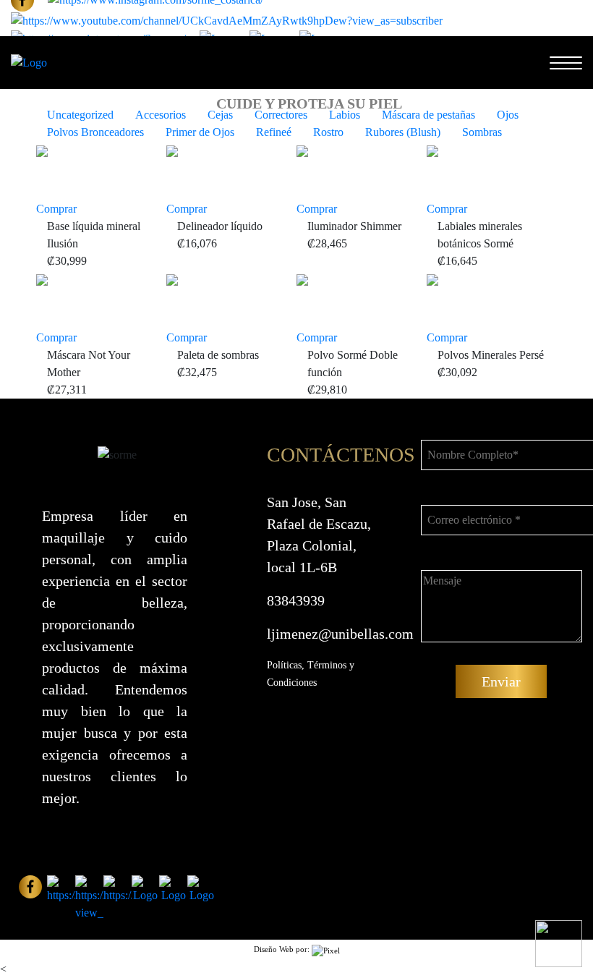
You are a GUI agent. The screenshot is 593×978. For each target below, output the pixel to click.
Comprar (56, 209)
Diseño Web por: (283, 949)
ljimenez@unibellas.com (340, 634)
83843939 (296, 600)
